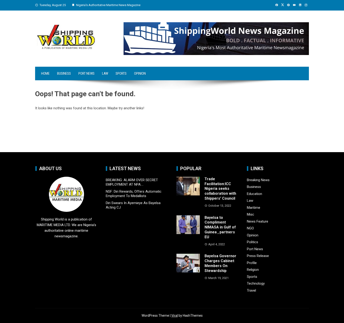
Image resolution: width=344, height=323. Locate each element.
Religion (253, 270)
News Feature (257, 221)
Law (105, 73)
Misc (250, 214)
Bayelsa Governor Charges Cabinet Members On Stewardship (220, 263)
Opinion (140, 73)
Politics (252, 242)
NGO (250, 228)
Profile (252, 263)
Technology (256, 283)
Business (64, 73)
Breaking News (258, 180)
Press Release (258, 256)
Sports (121, 73)
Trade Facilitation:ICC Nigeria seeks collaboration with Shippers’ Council (220, 189)
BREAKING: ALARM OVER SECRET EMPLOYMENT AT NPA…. (132, 182)
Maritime (253, 208)
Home (45, 73)
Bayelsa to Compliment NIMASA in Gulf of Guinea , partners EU (220, 227)
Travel (251, 290)
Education (254, 194)
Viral (174, 315)
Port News (86, 73)
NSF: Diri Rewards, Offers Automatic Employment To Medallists (133, 193)
